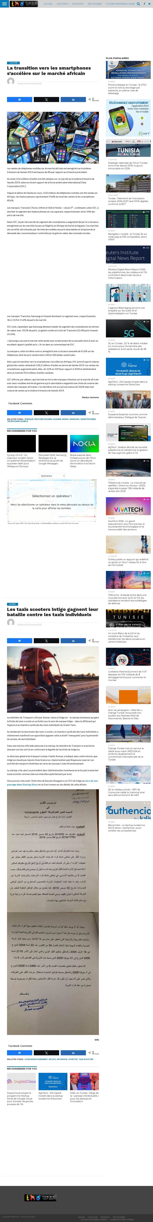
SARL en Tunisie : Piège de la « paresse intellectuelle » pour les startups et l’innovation (84, 1097)
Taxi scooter (86, 1059)
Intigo (52, 1059)
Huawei (57, 419)
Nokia (65, 419)
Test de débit (95, 4)
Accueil (48, 4)
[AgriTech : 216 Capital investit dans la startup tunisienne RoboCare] (53, 1089)
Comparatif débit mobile (122, 1220)
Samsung (74, 419)
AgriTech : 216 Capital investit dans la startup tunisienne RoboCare (51, 1096)
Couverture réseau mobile (121, 4)
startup (73, 1059)
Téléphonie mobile (17, 421)
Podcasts (78, 4)
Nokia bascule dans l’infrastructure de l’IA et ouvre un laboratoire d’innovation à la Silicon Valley (83, 461)
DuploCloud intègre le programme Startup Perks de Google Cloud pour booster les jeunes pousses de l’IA (20, 1099)
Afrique (29, 419)
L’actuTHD (62, 4)
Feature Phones (43, 419)
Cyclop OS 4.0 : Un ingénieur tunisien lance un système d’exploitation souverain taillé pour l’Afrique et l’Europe (21, 461)
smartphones (88, 419)
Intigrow (62, 1059)
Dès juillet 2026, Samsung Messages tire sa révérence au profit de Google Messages (52, 459)
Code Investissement (36, 1059)
